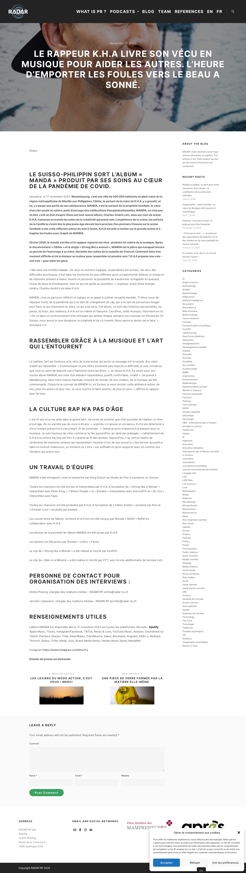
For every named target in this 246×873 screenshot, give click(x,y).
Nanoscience (189, 509)
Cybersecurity (189, 332)
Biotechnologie (190, 314)
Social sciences (190, 602)
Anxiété (186, 289)
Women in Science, (192, 390)
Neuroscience (189, 512)
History (186, 433)
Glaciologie (188, 419)
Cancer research (190, 318)
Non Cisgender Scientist (194, 519)
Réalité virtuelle (190, 559)
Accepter (166, 862)
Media (185, 494)
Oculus (185, 530)
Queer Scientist (190, 555)
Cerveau (186, 322)
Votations (187, 638)
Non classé (188, 523)
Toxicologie (188, 624)
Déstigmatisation (190, 343)
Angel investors (190, 282)
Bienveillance (189, 307)
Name (33, 775)
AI (183, 278)
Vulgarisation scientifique (195, 642)
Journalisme (188, 462)
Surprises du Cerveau (193, 613)
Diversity (186, 358)
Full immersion (189, 404)
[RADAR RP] (18, 11)
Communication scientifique (196, 325)
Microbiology (189, 501)
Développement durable (194, 347)
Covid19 (186, 329)
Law (184, 476)
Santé (185, 581)
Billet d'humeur (189, 311)
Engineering (188, 376)
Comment (34, 743)
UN (184, 635)
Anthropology (189, 286)
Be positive (188, 304)
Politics (186, 541)
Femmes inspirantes (192, 394)
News (185, 516)
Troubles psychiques (192, 631)
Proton (185, 545)
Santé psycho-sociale (193, 588)
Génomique (188, 415)
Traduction (187, 627)
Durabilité (187, 361)
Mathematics (189, 491)
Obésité (186, 527)
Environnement (190, 379)
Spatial (185, 609)
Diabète (186, 350)
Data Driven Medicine (193, 336)
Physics (186, 534)
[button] (239, 832)
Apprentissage (189, 293)
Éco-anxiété (188, 365)
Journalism (187, 458)
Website (125, 775)
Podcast (186, 537)
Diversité (186, 354)
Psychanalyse (189, 548)
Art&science (188, 296)
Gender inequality (191, 412)
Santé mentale (189, 584)
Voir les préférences (225, 862)
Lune (184, 487)
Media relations (190, 566)
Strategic (187, 563)
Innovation (187, 444)
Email (78, 775)
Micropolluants (189, 505)
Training (186, 401)
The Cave (187, 620)
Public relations (190, 552)
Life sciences (189, 483)
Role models (188, 577)
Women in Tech (190, 645)
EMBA (185, 372)
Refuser (195, 862)
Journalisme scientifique (194, 465)
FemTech (187, 397)
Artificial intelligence (192, 300)
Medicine (187, 498)
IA (183, 437)
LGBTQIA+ (187, 480)
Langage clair (189, 473)
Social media (188, 570)
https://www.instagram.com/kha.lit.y (65, 650)
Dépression (188, 340)
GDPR (185, 408)
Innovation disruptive (192, 447)
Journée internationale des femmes (200, 469)
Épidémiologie (189, 383)
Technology (188, 617)
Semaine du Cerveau (192, 599)
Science (186, 595)
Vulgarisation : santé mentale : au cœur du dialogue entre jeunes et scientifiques (199, 208)
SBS (184, 591)
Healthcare (188, 429)
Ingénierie (187, 440)
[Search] (233, 11)
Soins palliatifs (189, 606)
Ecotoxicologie (189, 368)
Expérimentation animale (194, 386)
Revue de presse (190, 573)
